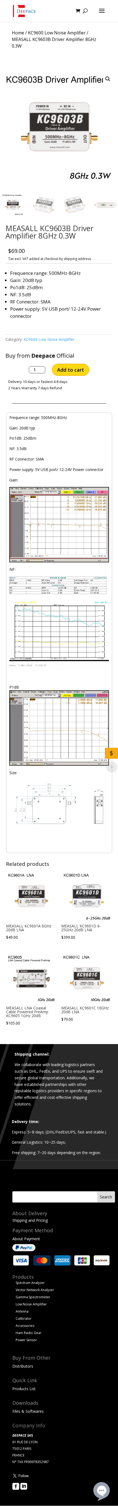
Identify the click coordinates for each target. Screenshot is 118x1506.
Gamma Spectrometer (33, 1297)
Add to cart (70, 369)
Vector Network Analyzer (35, 1290)
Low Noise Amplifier (31, 1304)
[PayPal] (23, 1249)
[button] (108, 79)
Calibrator (24, 1318)
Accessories (25, 1325)
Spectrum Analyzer (30, 1282)
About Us (20, 1494)
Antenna (22, 1311)
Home (18, 33)
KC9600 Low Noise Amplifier (57, 33)
